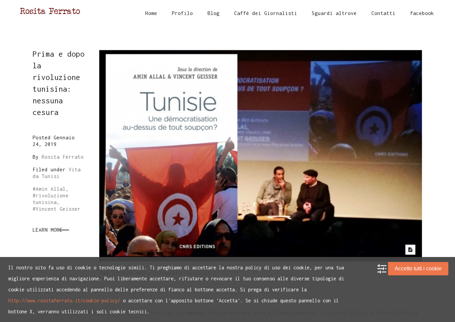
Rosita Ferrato (63, 157)
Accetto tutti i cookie (418, 268)
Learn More (48, 230)
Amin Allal (51, 189)
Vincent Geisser (58, 209)
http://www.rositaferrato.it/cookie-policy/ (64, 300)
